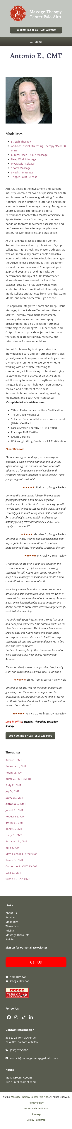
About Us (11, 913)
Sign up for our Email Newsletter (26, 947)
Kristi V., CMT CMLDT (18, 779)
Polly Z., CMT (13, 785)
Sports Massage (21, 168)
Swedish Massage (22, 172)
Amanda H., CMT (16, 766)
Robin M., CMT (15, 772)
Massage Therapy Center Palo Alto (29, 1096)
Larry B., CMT (14, 835)
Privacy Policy (36, 1102)
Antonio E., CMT (16, 804)
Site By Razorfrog (36, 1119)
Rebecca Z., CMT (16, 816)
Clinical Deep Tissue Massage (29, 155)
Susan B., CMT (14, 860)
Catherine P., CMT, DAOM (21, 866)
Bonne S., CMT (14, 822)
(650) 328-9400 (19, 1050)
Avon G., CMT (14, 760)
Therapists (12, 926)
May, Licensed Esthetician (21, 854)
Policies (10, 939)
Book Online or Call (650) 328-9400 (36, 29)
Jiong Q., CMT (14, 829)
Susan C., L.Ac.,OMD (18, 879)
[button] (36, 42)
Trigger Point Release (24, 177)
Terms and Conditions (36, 1108)
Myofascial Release (23, 163)
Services (11, 917)
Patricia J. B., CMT (16, 841)
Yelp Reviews (18, 976)
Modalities (12, 922)
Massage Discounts (17, 935)
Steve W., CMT (14, 797)
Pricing (10, 930)
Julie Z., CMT (13, 847)
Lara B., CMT (13, 872)
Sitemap (36, 1114)
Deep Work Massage (23, 159)
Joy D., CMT (12, 791)
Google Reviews (19, 981)
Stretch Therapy (21, 141)
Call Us (36, 962)
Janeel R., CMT (14, 810)
